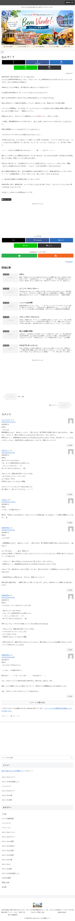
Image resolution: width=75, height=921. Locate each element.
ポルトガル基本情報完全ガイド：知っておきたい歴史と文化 (37, 911)
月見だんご (5, 450)
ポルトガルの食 (7, 795)
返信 (70, 445)
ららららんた (6, 420)
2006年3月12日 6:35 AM (8, 530)
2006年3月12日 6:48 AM (8, 657)
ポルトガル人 (7, 199)
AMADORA (5, 528)
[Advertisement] (37, 218)
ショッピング (6, 786)
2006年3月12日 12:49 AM (8, 502)
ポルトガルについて (8, 777)
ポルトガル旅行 (7, 800)
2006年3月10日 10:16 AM (8, 422)
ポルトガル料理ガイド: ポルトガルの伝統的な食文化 (62, 911)
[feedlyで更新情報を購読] (19, 256)
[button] (49, 67)
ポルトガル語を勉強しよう (11, 781)
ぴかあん (4, 499)
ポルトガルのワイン (8, 791)
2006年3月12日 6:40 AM (8, 597)
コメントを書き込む (37, 702)
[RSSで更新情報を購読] (55, 256)
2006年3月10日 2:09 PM (8, 452)
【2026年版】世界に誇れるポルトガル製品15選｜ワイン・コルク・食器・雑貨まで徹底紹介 (13, 912)
